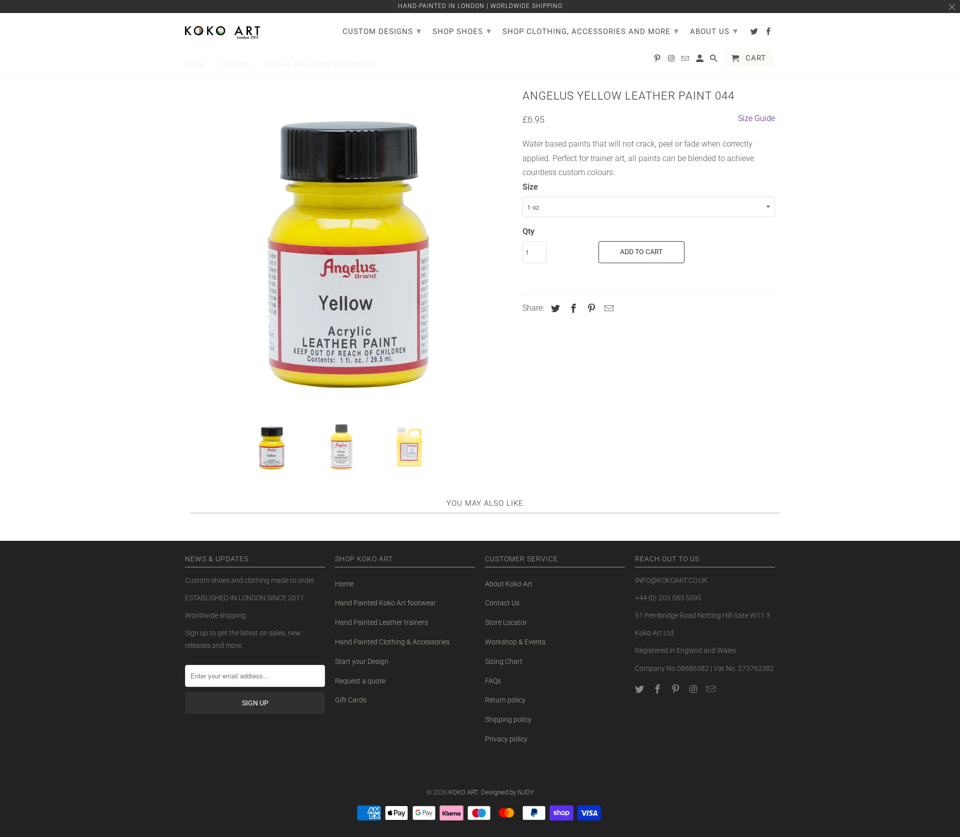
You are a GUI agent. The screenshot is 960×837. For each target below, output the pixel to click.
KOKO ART (463, 792)
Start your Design (361, 661)
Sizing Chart (503, 661)
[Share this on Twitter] (554, 308)
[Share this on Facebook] (572, 308)
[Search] (714, 60)
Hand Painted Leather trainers (381, 622)
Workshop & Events (515, 642)
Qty (528, 231)
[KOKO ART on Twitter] (640, 689)
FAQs (493, 681)
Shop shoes (462, 31)
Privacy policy (506, 739)
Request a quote (360, 681)
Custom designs (382, 31)
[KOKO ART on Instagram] (694, 689)
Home (344, 584)
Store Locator (506, 622)
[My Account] (700, 60)
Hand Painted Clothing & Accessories (392, 642)
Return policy (505, 700)
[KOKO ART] (222, 31)
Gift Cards (350, 700)
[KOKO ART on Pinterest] (676, 689)
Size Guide (756, 118)
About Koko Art (508, 584)
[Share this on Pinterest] (590, 308)
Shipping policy (508, 719)
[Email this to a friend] (608, 308)
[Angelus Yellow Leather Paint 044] (348, 249)
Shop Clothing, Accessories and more (590, 31)
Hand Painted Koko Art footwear (385, 603)
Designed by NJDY (507, 792)
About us (714, 31)
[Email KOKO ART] (712, 689)
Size (530, 187)
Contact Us (502, 603)
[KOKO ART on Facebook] (658, 689)
